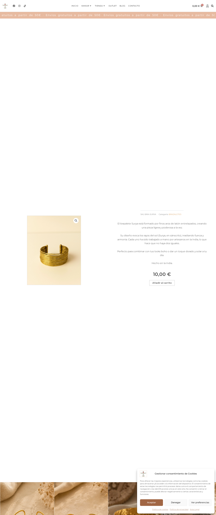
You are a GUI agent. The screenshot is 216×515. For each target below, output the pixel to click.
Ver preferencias (200, 502)
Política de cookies (160, 509)
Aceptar (151, 502)
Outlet (113, 6)
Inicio (74, 6)
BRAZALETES (175, 214)
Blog (122, 6)
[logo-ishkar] (5, 6)
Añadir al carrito (162, 282)
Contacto (134, 6)
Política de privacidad (179, 509)
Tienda (99, 6)
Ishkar (85, 6)
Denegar (176, 502)
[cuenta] (207, 5)
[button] (212, 6)
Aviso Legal (194, 509)
